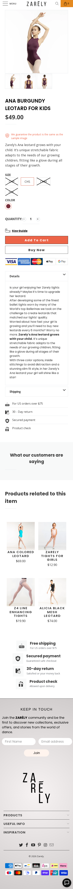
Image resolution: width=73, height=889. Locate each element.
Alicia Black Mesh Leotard (52, 612)
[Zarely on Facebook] (27, 845)
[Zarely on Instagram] (45, 845)
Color (10, 200)
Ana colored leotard (20, 554)
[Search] (57, 3)
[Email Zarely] (51, 845)
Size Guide (19, 231)
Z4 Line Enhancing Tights (21, 612)
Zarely (40, 856)
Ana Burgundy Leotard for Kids (27, 104)
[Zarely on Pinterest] (39, 845)
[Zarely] (36, 3)
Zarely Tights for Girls (52, 556)
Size (8, 175)
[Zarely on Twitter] (21, 845)
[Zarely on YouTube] (33, 845)
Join (36, 753)
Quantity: (13, 219)
